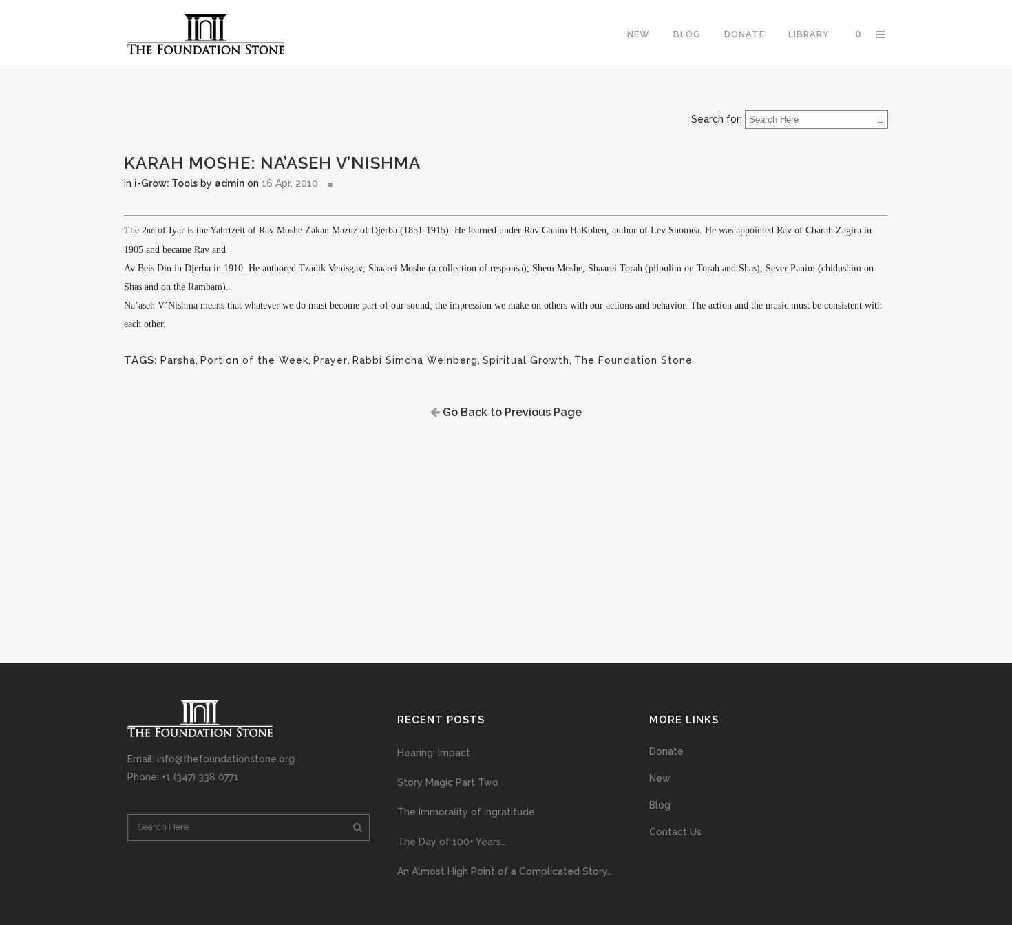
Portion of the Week (254, 360)
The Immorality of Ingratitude (466, 812)
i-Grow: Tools (166, 183)
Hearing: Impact (433, 752)
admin (229, 183)
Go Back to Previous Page (511, 412)
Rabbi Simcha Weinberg (415, 360)
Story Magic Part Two (447, 782)
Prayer (330, 360)
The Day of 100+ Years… (451, 841)
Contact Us (675, 832)
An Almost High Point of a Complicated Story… (504, 871)
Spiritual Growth (526, 360)
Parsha (178, 360)
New (660, 778)
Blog (660, 805)
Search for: (716, 119)
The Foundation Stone (633, 360)
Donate (666, 751)
